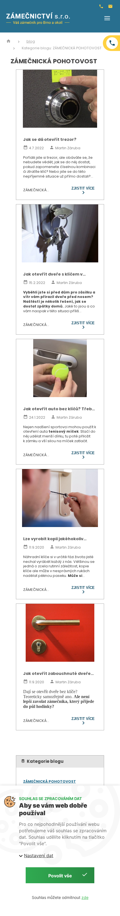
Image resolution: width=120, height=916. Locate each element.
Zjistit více (83, 188)
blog (31, 41)
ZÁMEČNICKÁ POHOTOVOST (49, 781)
